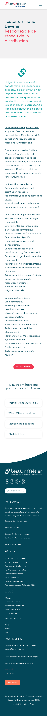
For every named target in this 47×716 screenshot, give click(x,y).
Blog (7, 625)
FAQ (6, 632)
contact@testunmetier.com (15, 649)
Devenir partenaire (12, 609)
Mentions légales (21, 704)
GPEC (7, 555)
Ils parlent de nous (12, 602)
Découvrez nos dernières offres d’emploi (21, 657)
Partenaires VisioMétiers (14, 606)
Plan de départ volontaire (15, 566)
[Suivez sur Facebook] (12, 481)
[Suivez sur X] (17, 481)
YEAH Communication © (31, 696)
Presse (7, 628)
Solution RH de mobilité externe (17, 538)
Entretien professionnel (14, 574)
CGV (32, 704)
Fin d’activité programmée (15, 558)
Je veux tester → (15, 491)
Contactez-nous (11, 613)
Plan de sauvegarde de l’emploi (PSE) (20, 585)
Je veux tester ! (23, 367)
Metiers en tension (12, 577)
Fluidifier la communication (15, 570)
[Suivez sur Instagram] (23, 481)
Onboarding (10, 551)
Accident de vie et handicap (16, 562)
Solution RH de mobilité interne (17, 534)
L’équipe (8, 598)
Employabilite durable (14, 581)
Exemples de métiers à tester (16, 521)
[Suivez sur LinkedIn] (7, 481)
